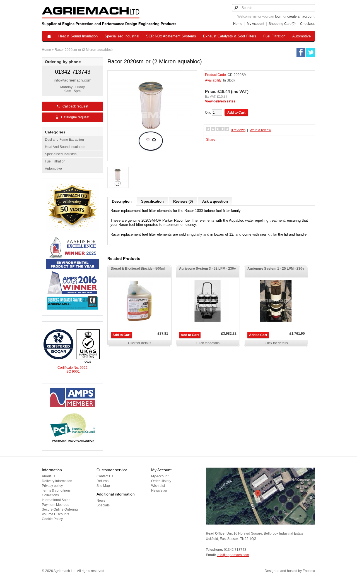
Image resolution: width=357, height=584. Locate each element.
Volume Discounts (55, 514)
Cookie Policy (52, 519)
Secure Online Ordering (60, 509)
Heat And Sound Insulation (65, 147)
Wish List (158, 486)
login (279, 16)
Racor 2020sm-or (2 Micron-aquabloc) (84, 50)
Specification (152, 201)
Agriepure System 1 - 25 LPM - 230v (275, 269)
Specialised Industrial (122, 36)
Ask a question (215, 201)
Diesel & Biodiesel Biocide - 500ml (138, 269)
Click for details (139, 343)
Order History (161, 481)
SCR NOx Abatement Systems (171, 36)
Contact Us (105, 476)
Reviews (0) (183, 201)
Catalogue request (75, 117)
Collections (50, 495)
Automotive (301, 36)
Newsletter (159, 490)
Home (237, 24)
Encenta (309, 571)
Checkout (307, 24)
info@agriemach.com (72, 80)
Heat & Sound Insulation (78, 36)
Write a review (260, 130)
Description (122, 201)
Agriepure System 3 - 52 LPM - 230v (207, 269)
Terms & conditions (56, 490)
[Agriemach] (49, 37)
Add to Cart (121, 335)
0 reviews (238, 130)
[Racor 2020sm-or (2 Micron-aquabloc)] (118, 178)
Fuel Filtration (274, 36)
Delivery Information (57, 481)
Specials (103, 505)
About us (48, 476)
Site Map (103, 486)
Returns (102, 481)
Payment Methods (55, 505)
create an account (300, 16)
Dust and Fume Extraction (64, 140)
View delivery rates (220, 101)
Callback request (75, 106)
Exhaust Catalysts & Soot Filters (229, 36)
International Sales (56, 500)
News (101, 500)
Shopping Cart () (282, 24)
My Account (255, 24)
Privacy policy (52, 486)
